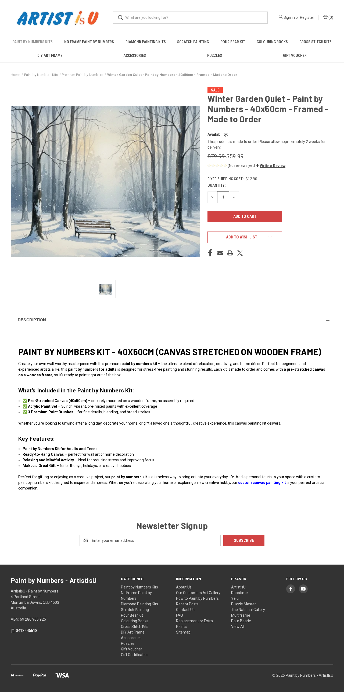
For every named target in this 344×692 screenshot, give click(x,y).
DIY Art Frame (49, 55)
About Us (184, 587)
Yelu (235, 598)
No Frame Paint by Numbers (89, 42)
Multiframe (240, 615)
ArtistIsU (238, 587)
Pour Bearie (241, 621)
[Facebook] (210, 253)
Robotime (239, 593)
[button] (270, 166)
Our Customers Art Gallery (198, 593)
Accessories (134, 55)
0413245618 (26, 630)
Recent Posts (187, 604)
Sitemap (183, 632)
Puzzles (214, 55)
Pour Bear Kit (232, 42)
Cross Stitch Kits (315, 42)
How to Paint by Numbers (197, 598)
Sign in (289, 17)
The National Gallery (248, 610)
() (330, 17)
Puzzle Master (243, 604)
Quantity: (216, 185)
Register (307, 17)
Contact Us (185, 610)
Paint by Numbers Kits (32, 42)
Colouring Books (272, 42)
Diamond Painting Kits (146, 42)
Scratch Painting (193, 42)
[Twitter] (240, 253)
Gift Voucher (295, 55)
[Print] (230, 253)
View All (238, 626)
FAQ (179, 615)
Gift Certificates (134, 655)
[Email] (220, 253)
